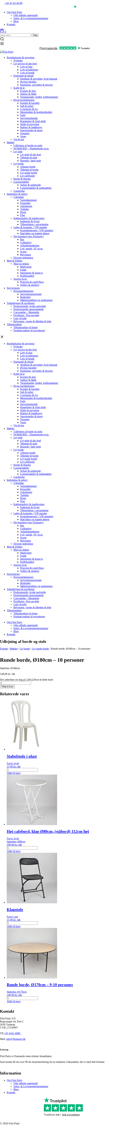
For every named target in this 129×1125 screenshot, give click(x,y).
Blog (16, 1089)
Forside (4, 648)
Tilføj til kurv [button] (14, 773)
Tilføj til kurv (7, 686)
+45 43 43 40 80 (13, 3)
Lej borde (25, 648)
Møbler (14, 648)
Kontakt (11, 1092)
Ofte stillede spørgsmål (25, 1083)
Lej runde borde (40, 648)
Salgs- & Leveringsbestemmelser (30, 1086)
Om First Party (14, 1080)
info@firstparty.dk (16, 1039)
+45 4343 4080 (12, 1033)
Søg (35, 35)
